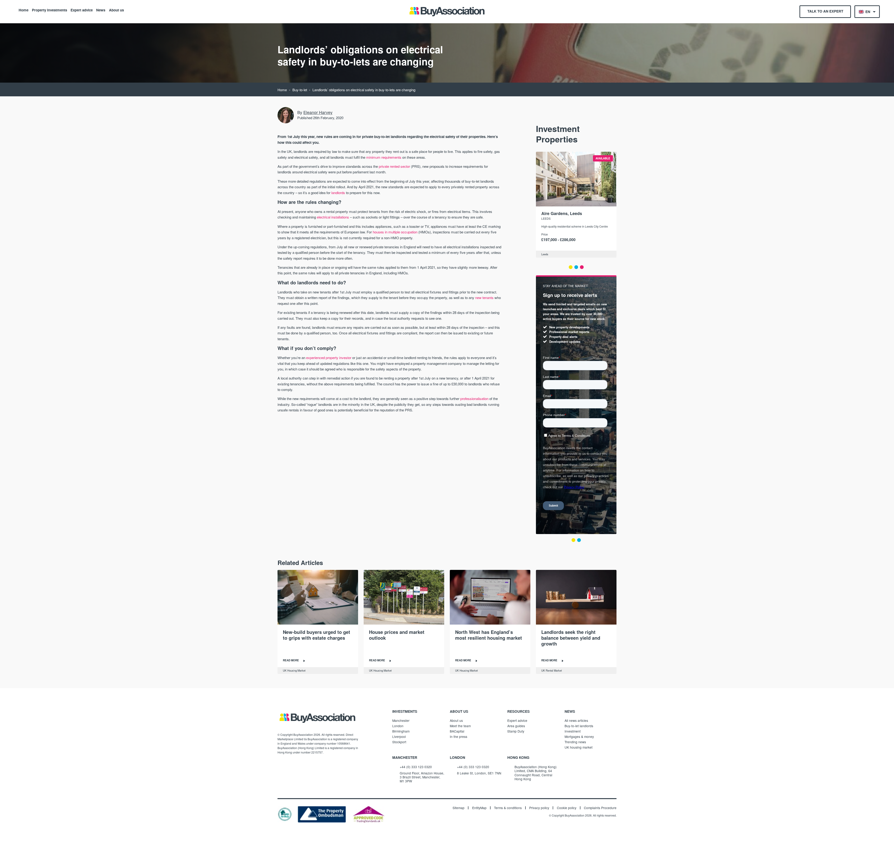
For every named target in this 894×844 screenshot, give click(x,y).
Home (23, 9)
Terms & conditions (508, 808)
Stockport (399, 742)
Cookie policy (566, 808)
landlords (338, 192)
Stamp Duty (515, 731)
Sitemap (458, 808)
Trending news (575, 742)
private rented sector (394, 166)
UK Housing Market (294, 670)
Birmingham (401, 731)
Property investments (49, 9)
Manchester (401, 720)
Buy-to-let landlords (579, 725)
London (397, 725)
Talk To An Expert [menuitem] (825, 11)
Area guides (516, 725)
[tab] (570, 267)
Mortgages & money (579, 736)
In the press (458, 736)
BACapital (457, 731)
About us (116, 9)
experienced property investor (328, 357)
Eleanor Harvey (317, 112)
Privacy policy (539, 808)
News (100, 9)
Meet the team (460, 725)
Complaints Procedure (600, 808)
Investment (573, 731)
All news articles (576, 720)
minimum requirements (383, 157)
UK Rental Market (551, 670)
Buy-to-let (299, 89)
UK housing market (579, 747)
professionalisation (474, 398)
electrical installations (333, 217)
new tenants (484, 297)
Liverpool (399, 736)
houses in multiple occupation (395, 231)
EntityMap (479, 808)
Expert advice (82, 9)
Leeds (546, 218)
